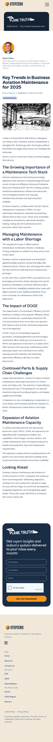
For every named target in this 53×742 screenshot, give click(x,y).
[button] (47, 4)
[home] (13, 4)
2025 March (12, 26)
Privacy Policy (22, 712)
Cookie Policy (9, 712)
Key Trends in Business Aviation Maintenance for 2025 (32, 26)
